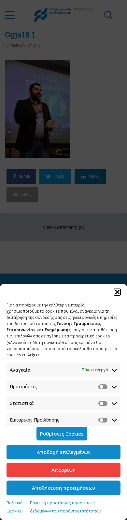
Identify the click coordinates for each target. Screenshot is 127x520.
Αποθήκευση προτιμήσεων (63, 487)
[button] (117, 292)
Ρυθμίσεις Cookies (62, 433)
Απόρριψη (63, 470)
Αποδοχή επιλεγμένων (64, 452)
